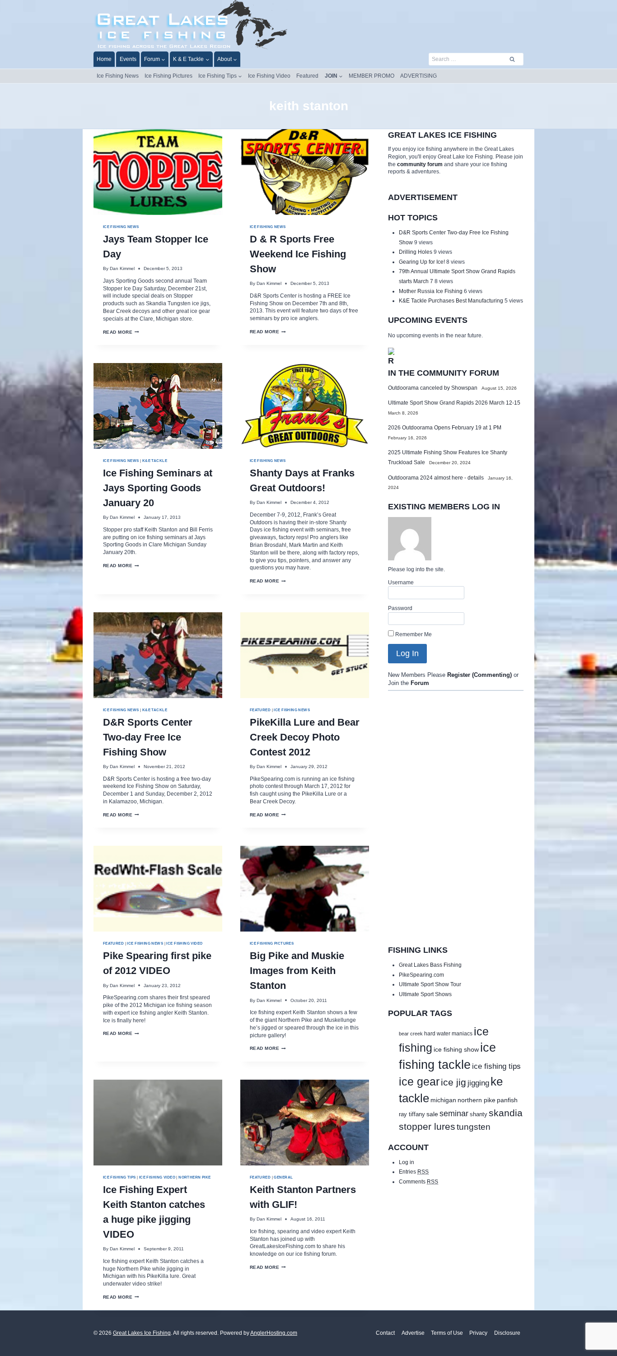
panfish (507, 1100)
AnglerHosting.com (273, 1333)
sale (432, 1114)
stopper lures (427, 1126)
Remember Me (413, 634)
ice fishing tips (496, 1066)
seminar (453, 1113)
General (283, 1177)
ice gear (419, 1082)
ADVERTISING (418, 76)
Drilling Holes (415, 252)
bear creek (411, 1033)
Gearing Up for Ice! (422, 262)
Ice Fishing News (118, 76)
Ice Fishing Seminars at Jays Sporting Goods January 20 (157, 487)
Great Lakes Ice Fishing (142, 1333)
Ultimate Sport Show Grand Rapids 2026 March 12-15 (454, 403)
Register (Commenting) (479, 675)
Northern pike (194, 1177)
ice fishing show (456, 1049)
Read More (121, 332)
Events (128, 59)
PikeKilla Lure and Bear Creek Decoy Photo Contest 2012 (305, 737)
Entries (414, 1172)
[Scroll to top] (592, 1333)
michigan (443, 1100)
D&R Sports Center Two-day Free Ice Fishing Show (147, 737)
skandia (506, 1113)
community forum (420, 164)
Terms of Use (447, 1333)
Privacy (478, 1333)
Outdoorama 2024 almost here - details (436, 478)
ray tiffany (412, 1114)
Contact (385, 1333)
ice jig (453, 1082)
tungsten (474, 1127)
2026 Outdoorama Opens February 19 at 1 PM (444, 427)
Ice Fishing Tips (119, 1177)
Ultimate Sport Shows (425, 994)
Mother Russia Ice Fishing (431, 291)
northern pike (476, 1100)
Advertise (413, 1333)
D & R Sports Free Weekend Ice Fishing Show (298, 254)
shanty (478, 1114)
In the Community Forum (443, 372)
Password (400, 608)
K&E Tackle (154, 460)
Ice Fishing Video (269, 76)
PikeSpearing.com (421, 975)
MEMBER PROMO (371, 76)
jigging (478, 1083)
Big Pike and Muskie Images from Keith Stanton (297, 970)
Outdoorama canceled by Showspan (432, 388)
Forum (420, 683)
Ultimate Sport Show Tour (430, 984)
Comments (418, 1182)
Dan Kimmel (122, 268)
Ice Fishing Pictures (168, 76)
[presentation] (157, 172)
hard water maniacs (448, 1033)
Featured (307, 76)
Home (104, 59)
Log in (406, 1162)
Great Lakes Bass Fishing (430, 965)
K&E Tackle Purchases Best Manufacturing (451, 301)
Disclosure (507, 1333)
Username (401, 582)
